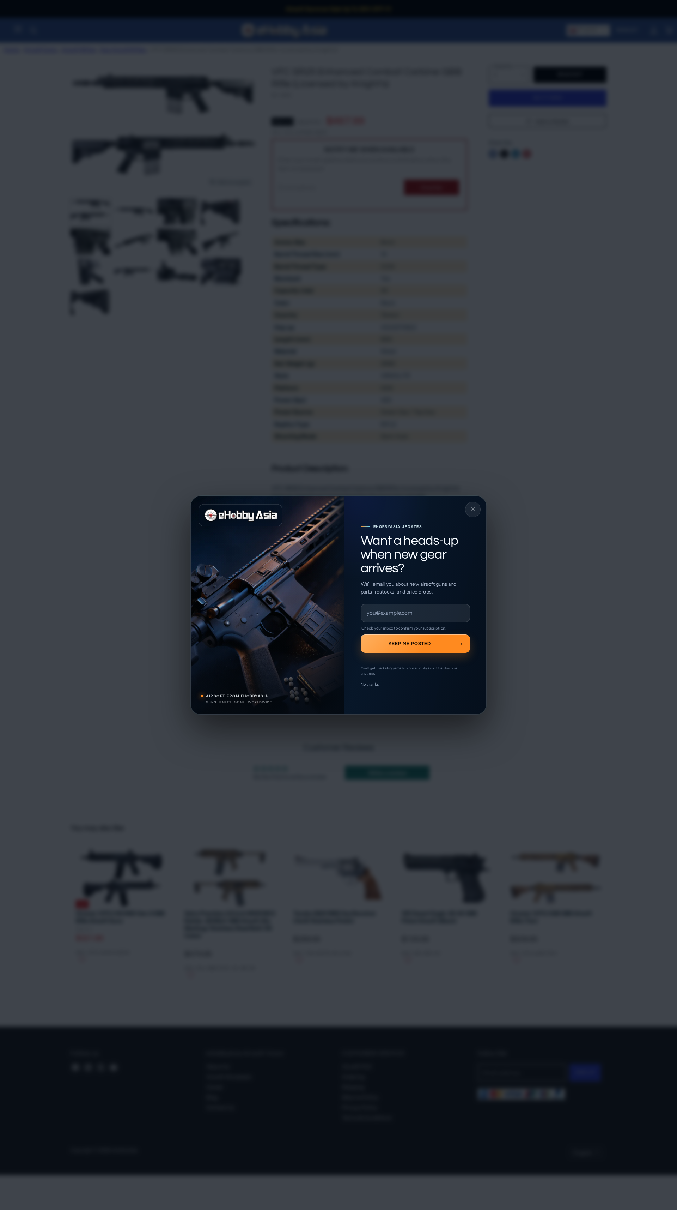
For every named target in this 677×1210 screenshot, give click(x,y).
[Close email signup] (473, 509)
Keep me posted (410, 643)
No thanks (370, 684)
